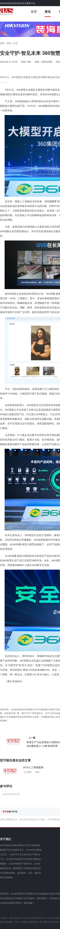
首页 (34, 11)
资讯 (48, 11)
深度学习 (54, 201)
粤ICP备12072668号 (49, 921)
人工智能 (27, 772)
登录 (4, 811)
